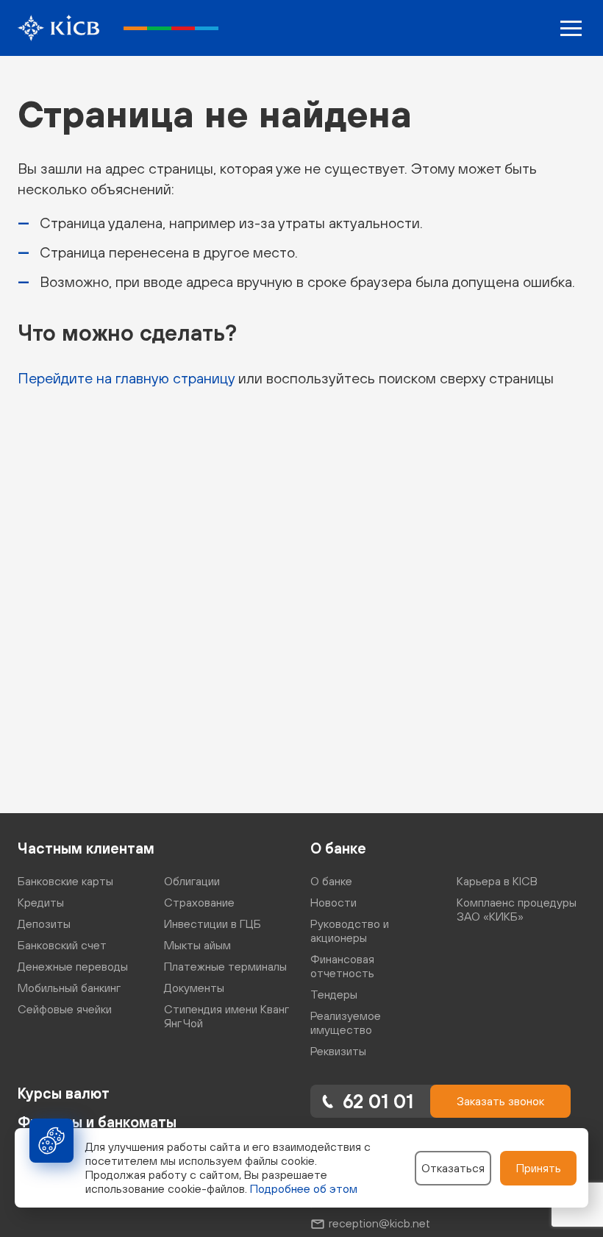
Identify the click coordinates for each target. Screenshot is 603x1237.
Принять (538, 1167)
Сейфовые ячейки (65, 1009)
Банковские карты (65, 880)
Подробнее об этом (303, 1188)
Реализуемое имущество (345, 1022)
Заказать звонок (500, 1100)
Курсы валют (64, 1093)
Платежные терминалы (225, 966)
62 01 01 (378, 1101)
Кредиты (41, 902)
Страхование (199, 902)
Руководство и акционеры (349, 930)
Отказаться (453, 1167)
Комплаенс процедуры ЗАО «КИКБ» (517, 909)
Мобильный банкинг (69, 987)
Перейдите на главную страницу (126, 377)
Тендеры (333, 994)
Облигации (192, 880)
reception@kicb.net (379, 1223)
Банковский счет (62, 944)
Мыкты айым (197, 944)
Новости (333, 902)
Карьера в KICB (497, 880)
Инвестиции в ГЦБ (212, 923)
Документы (194, 987)
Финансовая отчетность (342, 965)
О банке (338, 848)
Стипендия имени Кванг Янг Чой (226, 1015)
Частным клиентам (86, 848)
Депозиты (44, 923)
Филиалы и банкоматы (97, 1121)
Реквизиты (338, 1050)
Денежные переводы (73, 966)
